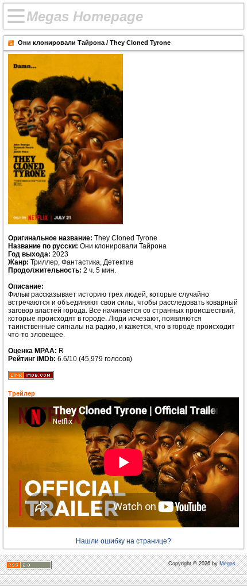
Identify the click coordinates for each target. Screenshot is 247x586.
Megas (227, 563)
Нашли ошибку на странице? (123, 541)
